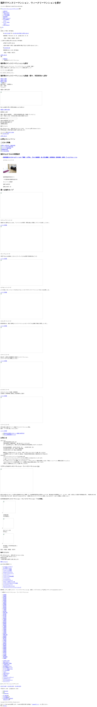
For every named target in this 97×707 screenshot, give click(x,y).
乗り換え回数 (4, 122)
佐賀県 (4, 649)
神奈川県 (5, 612)
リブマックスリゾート (8, 573)
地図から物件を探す (5, 109)
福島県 (4, 603)
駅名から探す (4, 81)
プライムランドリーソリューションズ (12, 587)
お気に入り (5, 674)
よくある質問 (6, 670)
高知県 (4, 647)
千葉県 (4, 609)
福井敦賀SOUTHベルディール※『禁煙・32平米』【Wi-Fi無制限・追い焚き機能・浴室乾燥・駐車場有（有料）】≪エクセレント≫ (40, 157)
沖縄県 (4, 658)
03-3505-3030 (16, 33)
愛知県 (4, 625)
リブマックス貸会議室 (8, 576)
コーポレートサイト (8, 566)
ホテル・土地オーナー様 (9, 581)
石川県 (4, 616)
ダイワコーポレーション (9, 585)
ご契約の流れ (6, 664)
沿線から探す (4, 80)
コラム (4, 671)
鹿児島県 (5, 656)
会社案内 (5, 675)
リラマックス (6, 577)
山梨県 (4, 619)
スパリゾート (6, 574)
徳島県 (4, 643)
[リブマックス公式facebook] (5, 691)
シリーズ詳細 (4, 225)
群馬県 (4, 607)
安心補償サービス (7, 666)
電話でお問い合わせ (24, 33)
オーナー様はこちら (8, 669)
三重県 (4, 626)
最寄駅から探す (4, 123)
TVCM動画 (5, 697)
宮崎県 (4, 655)
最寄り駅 (3, 118)
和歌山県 (5, 634)
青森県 (4, 596)
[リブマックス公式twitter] (4, 692)
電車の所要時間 (4, 120)
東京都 (4, 611)
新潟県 (4, 614)
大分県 (4, 654)
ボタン (5, 705)
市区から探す (4, 78)
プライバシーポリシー (8, 677)
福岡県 (4, 648)
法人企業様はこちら (8, 667)
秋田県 (4, 600)
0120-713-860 (7, 33)
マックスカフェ (7, 579)
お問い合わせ (6, 25)
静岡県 (4, 623)
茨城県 (4, 604)
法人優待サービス (7, 568)
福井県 (4, 618)
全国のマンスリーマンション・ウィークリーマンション (15, 592)
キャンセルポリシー (8, 680)
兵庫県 (4, 632)
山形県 (4, 601)
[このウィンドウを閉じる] (1, 56)
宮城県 (4, 598)
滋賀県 (4, 627)
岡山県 (4, 638)
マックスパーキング (8, 580)
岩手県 (4, 597)
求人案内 (5, 695)
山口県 (4, 641)
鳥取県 (4, 636)
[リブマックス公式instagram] (5, 693)
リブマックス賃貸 (7, 570)
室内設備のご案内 (7, 663)
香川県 (4, 644)
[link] (2, 27)
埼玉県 (4, 608)
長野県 (4, 620)
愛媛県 (4, 645)
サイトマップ (6, 681)
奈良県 (4, 633)
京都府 (4, 629)
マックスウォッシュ (8, 584)
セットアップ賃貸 (7, 569)
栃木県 (4, 605)
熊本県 (4, 652)
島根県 (4, 637)
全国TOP (5, 58)
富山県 (4, 615)
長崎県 (4, 651)
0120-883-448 (7, 47)
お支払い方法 (6, 660)
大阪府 (4, 630)
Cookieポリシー (6, 678)
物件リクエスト (4, 561)
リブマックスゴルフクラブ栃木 (10, 583)
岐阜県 (4, 622)
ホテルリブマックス (8, 572)
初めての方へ (6, 662)
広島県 (4, 640)
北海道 (4, 594)
